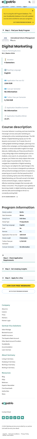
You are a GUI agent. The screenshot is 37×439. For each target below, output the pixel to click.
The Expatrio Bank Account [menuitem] (10, 338)
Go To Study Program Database (18, 291)
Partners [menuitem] (4, 318)
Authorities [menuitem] (5, 391)
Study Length (6, 238)
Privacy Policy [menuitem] (25, 434)
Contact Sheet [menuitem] (6, 412)
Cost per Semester (8, 247)
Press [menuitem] (3, 315)
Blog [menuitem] (3, 377)
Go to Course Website (9, 196)
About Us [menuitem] (5, 309)
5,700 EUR (23, 241)
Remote (4, 231)
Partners (19, 7)
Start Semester (7, 215)
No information (25, 247)
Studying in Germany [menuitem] (8, 362)
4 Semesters (24, 238)
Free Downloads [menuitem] (7, 388)
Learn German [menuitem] (6, 350)
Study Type (5, 222)
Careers (12, 7)
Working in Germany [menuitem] (8, 365)
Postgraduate (24, 222)
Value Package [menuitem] (6, 330)
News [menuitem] (3, 394)
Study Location (7, 212)
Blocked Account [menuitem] (7, 333)
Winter (22, 215)
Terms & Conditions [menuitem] (14, 434)
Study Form (6, 219)
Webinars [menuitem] (5, 382)
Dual (3, 228)
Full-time (23, 219)
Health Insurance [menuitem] (7, 335)
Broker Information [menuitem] (8, 435)
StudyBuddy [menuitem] (6, 344)
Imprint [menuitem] (5, 434)
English (22, 225)
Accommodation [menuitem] (7, 347)
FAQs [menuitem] (3, 380)
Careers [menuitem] (4, 312)
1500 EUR (23, 235)
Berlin (22, 212)
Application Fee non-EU (9, 235)
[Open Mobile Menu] (33, 2)
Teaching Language (8, 225)
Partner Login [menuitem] (6, 321)
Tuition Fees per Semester (7, 242)
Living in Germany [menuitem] (7, 359)
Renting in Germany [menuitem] (8, 368)
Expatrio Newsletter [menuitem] (8, 385)
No (21, 228)
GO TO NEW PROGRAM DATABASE (22, 22)
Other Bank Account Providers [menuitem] (11, 341)
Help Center (5, 7)
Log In (25, 7)
